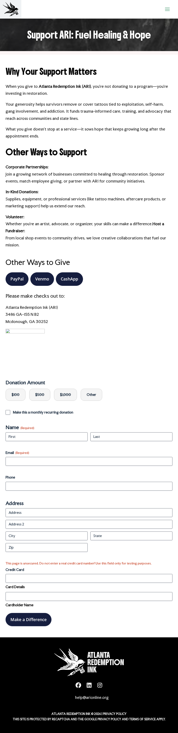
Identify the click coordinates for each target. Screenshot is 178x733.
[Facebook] (78, 685)
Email (17, 452)
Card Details (15, 587)
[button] (167, 9)
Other (91, 394)
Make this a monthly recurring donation (43, 412)
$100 (15, 394)
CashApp (69, 279)
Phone (10, 477)
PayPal (17, 279)
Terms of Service (142, 719)
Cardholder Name (19, 605)
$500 (39, 394)
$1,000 (65, 394)
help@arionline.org (92, 697)
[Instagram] (99, 685)
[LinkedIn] (89, 685)
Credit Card (15, 569)
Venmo (42, 279)
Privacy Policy (115, 714)
